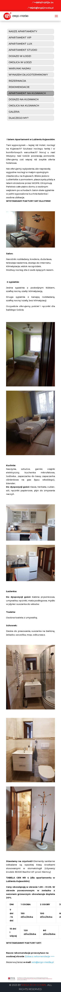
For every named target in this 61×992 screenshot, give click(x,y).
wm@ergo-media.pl (43, 962)
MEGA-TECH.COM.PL (34, 985)
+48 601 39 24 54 (43, 2)
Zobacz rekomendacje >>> (39, 956)
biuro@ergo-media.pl (41, 7)
